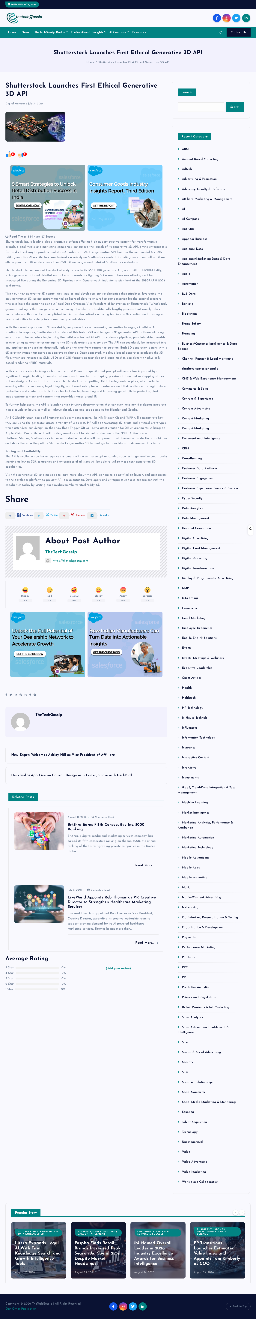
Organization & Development (203, 927)
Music (186, 887)
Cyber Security (192, 498)
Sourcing (188, 1112)
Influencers (189, 727)
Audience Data (192, 248)
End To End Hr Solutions (199, 638)
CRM (185, 448)
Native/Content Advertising (201, 897)
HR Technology (192, 707)
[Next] (242, 1212)
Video (186, 1151)
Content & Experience (197, 398)
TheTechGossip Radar (49, 32)
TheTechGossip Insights (87, 32)
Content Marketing (195, 418)
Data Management (195, 518)
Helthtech (189, 697)
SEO (185, 1072)
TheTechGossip (61, 552)
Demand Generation (196, 528)
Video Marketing (194, 1172)
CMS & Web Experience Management (209, 378)
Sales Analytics (192, 1017)
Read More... (145, 865)
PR (184, 977)
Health (187, 687)
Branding (188, 333)
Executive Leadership (197, 668)
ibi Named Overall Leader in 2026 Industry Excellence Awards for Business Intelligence (154, 1253)
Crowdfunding (192, 458)
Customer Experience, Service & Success (210, 488)
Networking (190, 907)
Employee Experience (197, 628)
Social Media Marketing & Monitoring (209, 1102)
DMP (185, 588)
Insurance (188, 747)
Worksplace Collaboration (200, 1181)
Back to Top (240, 1306)
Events (187, 647)
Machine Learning (195, 802)
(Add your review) (118, 968)
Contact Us (238, 32)
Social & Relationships (197, 1082)
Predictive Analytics (196, 987)
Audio (186, 273)
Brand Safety (191, 323)
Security (187, 1062)
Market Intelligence (196, 812)
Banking (187, 303)
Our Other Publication (21, 1308)
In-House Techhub (194, 717)
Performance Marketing (199, 947)
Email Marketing (194, 618)
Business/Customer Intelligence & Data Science (211, 1231)
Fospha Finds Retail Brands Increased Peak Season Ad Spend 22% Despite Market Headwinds (98, 1253)
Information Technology (198, 737)
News (25, 32)
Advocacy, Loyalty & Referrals (203, 189)
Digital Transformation (198, 568)
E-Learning (190, 598)
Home (12, 32)
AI (183, 209)
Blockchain (189, 313)
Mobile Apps (191, 867)
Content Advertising (196, 408)
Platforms (188, 957)
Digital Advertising (195, 538)
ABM (185, 149)
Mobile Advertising (195, 857)
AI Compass (117, 32)
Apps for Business (194, 239)
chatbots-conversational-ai (200, 368)
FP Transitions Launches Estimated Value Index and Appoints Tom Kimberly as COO (217, 1253)
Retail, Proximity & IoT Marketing (205, 1007)
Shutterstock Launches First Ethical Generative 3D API (134, 62)
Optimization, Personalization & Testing (210, 917)
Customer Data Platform (199, 468)
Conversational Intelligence (201, 438)
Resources (139, 32)
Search (186, 92)
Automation (190, 283)
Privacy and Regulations (199, 997)
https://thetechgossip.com (70, 560)
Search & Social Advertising (201, 1052)
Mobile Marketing (194, 877)
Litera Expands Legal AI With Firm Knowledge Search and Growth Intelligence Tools (38, 1253)
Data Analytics (192, 508)
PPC (185, 967)
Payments (189, 937)
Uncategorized (192, 1142)
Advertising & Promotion (199, 179)
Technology (190, 1132)
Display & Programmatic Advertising (208, 578)
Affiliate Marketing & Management (207, 199)
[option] (38, 1250)
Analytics (188, 228)
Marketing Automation (198, 837)
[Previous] (235, 1212)
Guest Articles (191, 677)
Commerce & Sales (195, 388)
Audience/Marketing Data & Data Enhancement (38, 1233)
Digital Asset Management (201, 548)
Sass (185, 1042)
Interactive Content (195, 757)
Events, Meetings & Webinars (203, 658)
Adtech (187, 169)
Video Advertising (194, 1161)
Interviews (189, 767)
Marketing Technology (197, 847)
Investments (190, 777)
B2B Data (189, 293)
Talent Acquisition (194, 1122)
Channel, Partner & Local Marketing (207, 358)
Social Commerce (194, 1092)
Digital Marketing (16, 103)
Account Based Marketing (200, 159)
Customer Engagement (198, 478)
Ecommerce (190, 608)
